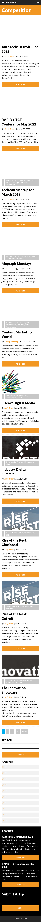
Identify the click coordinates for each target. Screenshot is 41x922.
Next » (24, 731)
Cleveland (17, 322)
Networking (25, 182)
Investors (20, 325)
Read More (20, 84)
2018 (4, 785)
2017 (4, 791)
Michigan (16, 182)
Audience (9, 322)
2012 (4, 820)
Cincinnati (9, 533)
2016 (4, 797)
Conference (10, 396)
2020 (4, 773)
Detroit (8, 180)
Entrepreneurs (17, 180)
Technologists (11, 184)
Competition (18, 533)
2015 (4, 803)
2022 (4, 767)
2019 (4, 779)
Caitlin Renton (9, 56)
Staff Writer (8, 408)
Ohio (27, 325)
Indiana (29, 680)
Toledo (20, 398)
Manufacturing (29, 180)
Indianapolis (10, 682)
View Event (20, 857)
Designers (10, 256)
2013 (4, 814)
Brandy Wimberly (11, 341)
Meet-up (9, 182)
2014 (4, 808)
